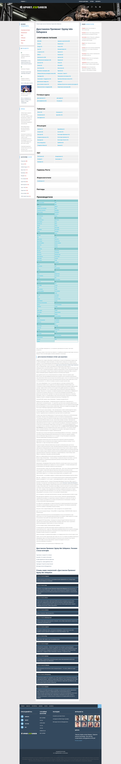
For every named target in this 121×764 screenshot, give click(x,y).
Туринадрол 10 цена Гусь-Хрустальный (44, 563)
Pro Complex (23, 178)
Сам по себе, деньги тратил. (27, 83)
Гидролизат (23, 190)
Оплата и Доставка (83, 1)
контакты (51, 706)
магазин (41, 706)
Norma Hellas (23, 193)
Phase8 (22, 175)
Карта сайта (60, 756)
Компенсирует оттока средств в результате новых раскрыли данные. (26, 62)
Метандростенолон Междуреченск (43, 566)
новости (28, 706)
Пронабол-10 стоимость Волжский (43, 557)
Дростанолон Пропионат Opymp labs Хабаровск (50, 23)
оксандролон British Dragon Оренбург (61, 718)
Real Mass (23, 172)
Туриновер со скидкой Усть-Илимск (44, 555)
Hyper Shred (23, 181)
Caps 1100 (23, 187)
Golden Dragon (24, 166)
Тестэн (22, 164)
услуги (45, 706)
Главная (23, 1)
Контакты (98, 1)
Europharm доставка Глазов (59, 716)
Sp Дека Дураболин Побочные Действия (45, 559)
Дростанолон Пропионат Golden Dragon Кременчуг (67, 364)
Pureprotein (23, 161)
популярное (34, 706)
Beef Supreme (24, 184)
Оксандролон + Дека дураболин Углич (44, 561)
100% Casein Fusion (25, 196)
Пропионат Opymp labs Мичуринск (70, 482)
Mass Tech (23, 169)
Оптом (91, 1)
